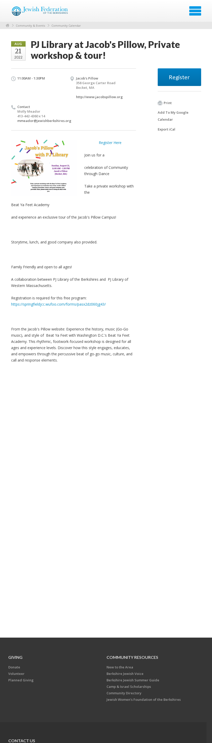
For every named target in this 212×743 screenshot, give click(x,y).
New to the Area (120, 667)
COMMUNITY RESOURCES (132, 657)
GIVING (15, 657)
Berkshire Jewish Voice (125, 673)
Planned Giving (21, 680)
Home (7, 25)
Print (168, 102)
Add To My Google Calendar (173, 116)
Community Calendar (66, 25)
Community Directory (124, 693)
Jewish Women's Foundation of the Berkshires (144, 699)
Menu (195, 11)
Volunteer (16, 673)
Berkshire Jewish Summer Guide (133, 680)
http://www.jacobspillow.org (99, 97)
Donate (14, 667)
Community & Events (30, 25)
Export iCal (166, 129)
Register (179, 77)
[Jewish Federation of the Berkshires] (40, 12)
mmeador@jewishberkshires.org (44, 120)
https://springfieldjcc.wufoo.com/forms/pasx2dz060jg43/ (58, 304)
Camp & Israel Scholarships (129, 686)
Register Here (110, 142)
